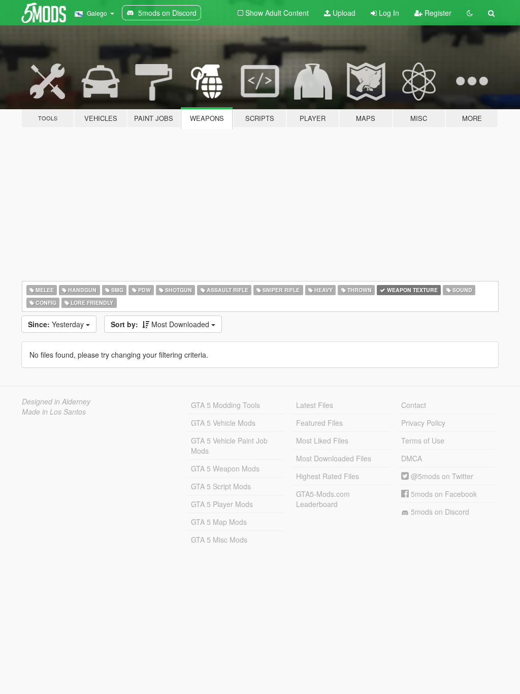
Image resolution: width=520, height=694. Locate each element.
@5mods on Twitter (441, 476)
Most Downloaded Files (333, 458)
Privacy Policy (423, 423)
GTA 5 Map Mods (219, 522)
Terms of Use (422, 440)
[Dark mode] (469, 12)
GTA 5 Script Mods (221, 486)
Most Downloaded (161, 324)
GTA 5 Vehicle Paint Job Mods (229, 445)
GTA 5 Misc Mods (219, 539)
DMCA (411, 458)
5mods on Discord (439, 512)
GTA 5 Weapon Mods (225, 468)
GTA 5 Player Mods (222, 504)
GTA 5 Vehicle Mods (223, 423)
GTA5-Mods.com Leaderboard (323, 499)
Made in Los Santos (54, 411)
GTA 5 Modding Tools (225, 405)
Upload (343, 13)
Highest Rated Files (327, 476)
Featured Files (319, 423)
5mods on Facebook (443, 494)
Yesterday (57, 324)
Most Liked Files (322, 440)
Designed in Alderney (56, 401)
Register (436, 13)
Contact (413, 405)
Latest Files (314, 405)
